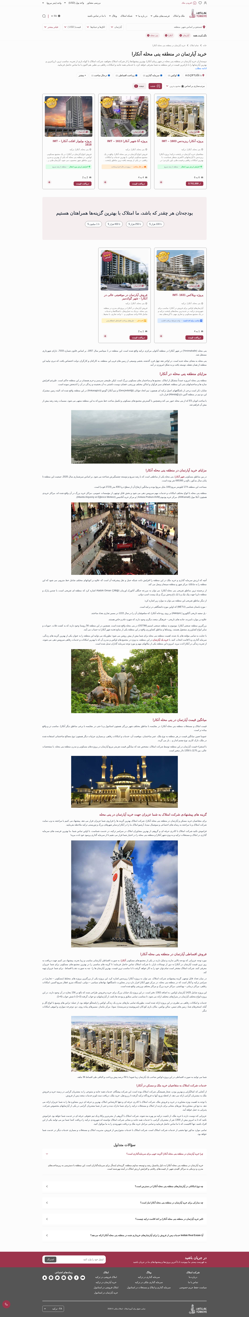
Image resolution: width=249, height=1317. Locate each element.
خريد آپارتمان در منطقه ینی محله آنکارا (168, 45)
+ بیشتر (82, 75)
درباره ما (193, 1277)
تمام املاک (194, 45)
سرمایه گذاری (151, 75)
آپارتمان (118, 27)
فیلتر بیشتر (53, 27)
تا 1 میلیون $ (93, 224)
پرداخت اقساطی (125, 75)
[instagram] (63, 1277)
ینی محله (154, 35)
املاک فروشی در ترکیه (106, 1277)
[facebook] (76, 1277)
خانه (205, 45)
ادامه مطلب (201, 68)
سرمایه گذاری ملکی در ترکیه (149, 1282)
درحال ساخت (99, 75)
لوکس (172, 75)
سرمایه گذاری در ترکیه (149, 1277)
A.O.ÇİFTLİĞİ (193, 75)
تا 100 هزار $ (155, 224)
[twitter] (70, 1277)
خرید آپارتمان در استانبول (106, 1292)
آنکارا (170, 35)
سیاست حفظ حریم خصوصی (193, 1287)
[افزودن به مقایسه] (161, 182)
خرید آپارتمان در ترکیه (106, 1282)
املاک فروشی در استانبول (106, 1287)
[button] (124, 1154)
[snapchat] (44, 1277)
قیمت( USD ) (74, 27)
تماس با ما (193, 1282)
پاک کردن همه (200, 35)
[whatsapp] (57, 1277)
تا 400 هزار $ (114, 224)
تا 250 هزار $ (135, 224)
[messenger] (51, 1277)
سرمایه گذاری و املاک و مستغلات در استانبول (149, 1287)
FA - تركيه (57, 1308)
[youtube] (82, 1277)
